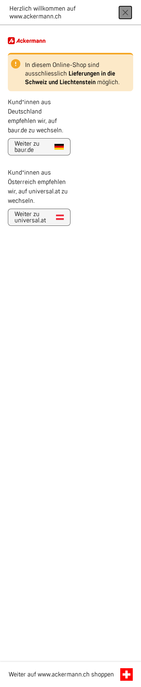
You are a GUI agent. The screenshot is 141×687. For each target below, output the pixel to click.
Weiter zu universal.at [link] (30, 217)
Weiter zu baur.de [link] (27, 147)
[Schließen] (125, 12)
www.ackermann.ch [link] (64, 674)
